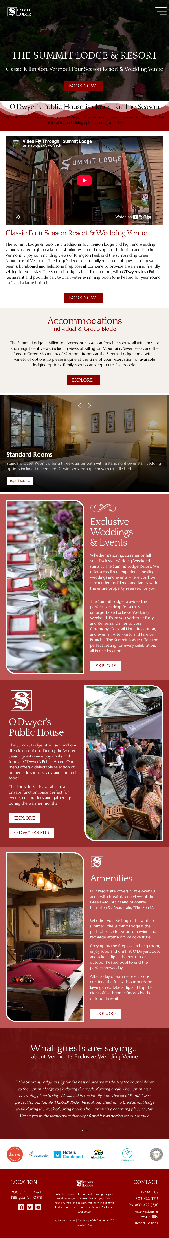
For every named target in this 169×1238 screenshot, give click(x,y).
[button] (161, 11)
